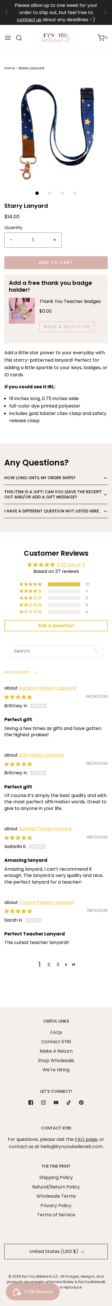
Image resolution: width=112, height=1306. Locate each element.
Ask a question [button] (56, 625)
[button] (56, 131)
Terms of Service (56, 1214)
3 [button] (58, 964)
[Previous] (6, 12)
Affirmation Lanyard (41, 755)
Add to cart (56, 262)
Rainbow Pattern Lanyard (47, 688)
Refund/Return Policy (56, 1187)
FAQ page (86, 1139)
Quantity (13, 227)
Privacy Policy (56, 1205)
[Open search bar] (21, 38)
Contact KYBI (56, 1041)
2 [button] (48, 964)
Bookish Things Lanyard (45, 828)
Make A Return (56, 1051)
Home (9, 68)
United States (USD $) (54, 1251)
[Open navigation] (8, 38)
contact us (29, 19)
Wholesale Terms (56, 1196)
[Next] (105, 12)
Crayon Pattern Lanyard (46, 902)
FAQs (56, 1032)
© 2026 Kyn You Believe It (29, 1276)
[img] (18, 697)
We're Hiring (56, 1069)
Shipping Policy (56, 1177)
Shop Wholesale (56, 1060)
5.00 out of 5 (71, 564)
